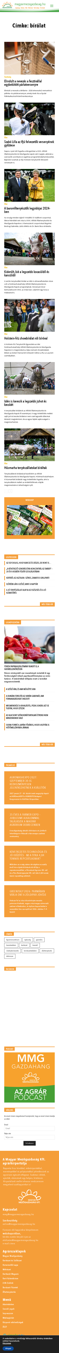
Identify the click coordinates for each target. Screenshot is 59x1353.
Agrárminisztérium (12, 939)
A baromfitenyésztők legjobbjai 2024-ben (27, 210)
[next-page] (10, 491)
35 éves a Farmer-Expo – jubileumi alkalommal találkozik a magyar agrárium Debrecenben (25, 820)
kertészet (24, 945)
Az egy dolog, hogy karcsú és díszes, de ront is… (28, 562)
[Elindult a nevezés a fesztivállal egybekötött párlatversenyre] (29, 58)
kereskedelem (11, 945)
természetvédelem (30, 951)
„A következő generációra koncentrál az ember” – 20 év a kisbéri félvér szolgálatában (29, 570)
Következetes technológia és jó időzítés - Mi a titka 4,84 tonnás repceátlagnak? (28, 855)
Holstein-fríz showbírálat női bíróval (26, 338)
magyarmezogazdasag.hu (30, 4)
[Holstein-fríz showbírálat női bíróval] (29, 315)
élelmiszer (9, 956)
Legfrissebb (11, 557)
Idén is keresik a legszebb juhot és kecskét (25, 403)
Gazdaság (7, 77)
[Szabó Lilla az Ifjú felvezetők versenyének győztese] (29, 119)
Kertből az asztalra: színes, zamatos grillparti (27, 577)
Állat (5, 138)
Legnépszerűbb (12, 622)
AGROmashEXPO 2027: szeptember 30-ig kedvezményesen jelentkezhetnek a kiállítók (28, 782)
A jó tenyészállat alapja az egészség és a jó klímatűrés (26, 591)
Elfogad (8, 1348)
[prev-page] (6, 491)
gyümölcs (39, 939)
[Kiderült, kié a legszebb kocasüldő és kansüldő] (29, 249)
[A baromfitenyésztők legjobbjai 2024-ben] (29, 185)
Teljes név (7, 1133)
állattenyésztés (47, 951)
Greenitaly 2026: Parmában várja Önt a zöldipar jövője (28, 893)
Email (6, 1124)
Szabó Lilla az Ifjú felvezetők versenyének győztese (29, 144)
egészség (27, 939)
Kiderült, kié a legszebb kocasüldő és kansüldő (26, 274)
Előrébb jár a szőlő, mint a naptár (22, 584)
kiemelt (35, 945)
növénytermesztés (12, 951)
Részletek (7, 1343)
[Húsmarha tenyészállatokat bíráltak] (29, 444)
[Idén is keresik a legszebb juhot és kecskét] (29, 378)
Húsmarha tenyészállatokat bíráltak (25, 467)
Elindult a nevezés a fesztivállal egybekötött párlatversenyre (23, 83)
